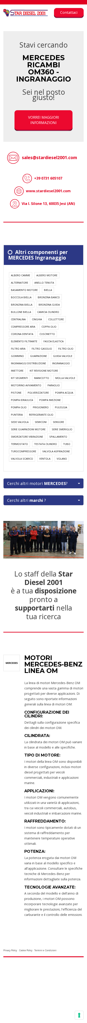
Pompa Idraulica (22, 400)
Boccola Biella (21, 297)
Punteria (17, 414)
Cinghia (37, 319)
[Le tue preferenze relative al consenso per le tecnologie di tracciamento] (79, 1015)
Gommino (17, 356)
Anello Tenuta (44, 282)
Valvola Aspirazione (56, 451)
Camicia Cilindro (48, 312)
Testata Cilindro (45, 444)
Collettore (56, 319)
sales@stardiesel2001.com (49, 157)
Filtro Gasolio (42, 348)
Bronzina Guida (49, 304)
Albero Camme (20, 275)
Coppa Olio (48, 326)
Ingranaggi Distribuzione (28, 363)
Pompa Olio (19, 407)
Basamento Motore (24, 290)
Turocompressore (23, 451)
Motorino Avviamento (26, 385)
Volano (62, 458)
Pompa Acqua (64, 392)
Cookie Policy (25, 950)
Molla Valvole (65, 378)
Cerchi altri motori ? (37, 483)
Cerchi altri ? (26, 500)
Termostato (19, 444)
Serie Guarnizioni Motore (28, 429)
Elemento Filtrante (24, 341)
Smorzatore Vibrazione (27, 436)
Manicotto (41, 378)
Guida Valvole (62, 356)
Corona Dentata (22, 334)
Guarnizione (38, 356)
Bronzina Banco (49, 297)
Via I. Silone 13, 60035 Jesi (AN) (48, 203)
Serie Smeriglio (62, 429)
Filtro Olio (65, 348)
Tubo (66, 444)
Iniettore (17, 370)
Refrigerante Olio (41, 414)
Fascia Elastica (54, 341)
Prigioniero (41, 407)
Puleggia (61, 407)
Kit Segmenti (19, 378)
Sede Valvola (20, 422)
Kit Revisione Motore (44, 370)
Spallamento (58, 436)
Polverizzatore (38, 392)
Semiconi (41, 422)
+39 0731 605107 (48, 178)
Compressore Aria (23, 326)
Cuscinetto (47, 334)
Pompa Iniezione (50, 400)
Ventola (44, 458)
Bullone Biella (21, 312)
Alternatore (19, 282)
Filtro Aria (18, 348)
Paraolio (54, 385)
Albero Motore (46, 275)
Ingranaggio (61, 363)
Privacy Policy (10, 950)
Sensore (58, 422)
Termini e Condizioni (45, 950)
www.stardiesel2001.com (48, 190)
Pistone (16, 392)
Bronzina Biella (21, 304)
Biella (48, 290)
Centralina (18, 319)
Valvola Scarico (22, 458)
